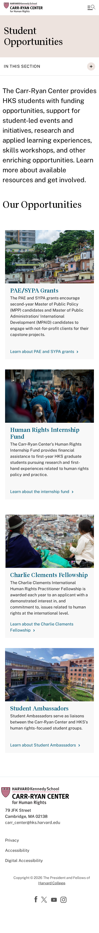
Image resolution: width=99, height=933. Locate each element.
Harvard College (51, 883)
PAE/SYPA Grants (34, 290)
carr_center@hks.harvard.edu (32, 822)
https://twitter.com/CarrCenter (45, 900)
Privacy (12, 840)
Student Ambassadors (39, 708)
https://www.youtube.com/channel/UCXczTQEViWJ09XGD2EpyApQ (54, 900)
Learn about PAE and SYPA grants (42, 351)
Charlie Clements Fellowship (49, 575)
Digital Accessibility (24, 860)
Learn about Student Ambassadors (43, 745)
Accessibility (17, 850)
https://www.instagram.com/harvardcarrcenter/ (64, 900)
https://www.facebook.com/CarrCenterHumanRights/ (36, 899)
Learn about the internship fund (39, 491)
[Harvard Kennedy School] (34, 7)
